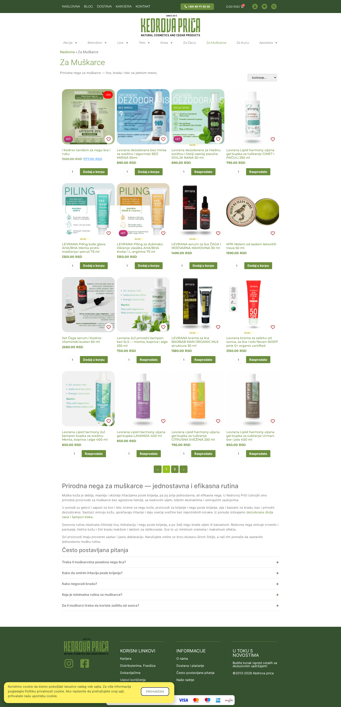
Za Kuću (242, 43)
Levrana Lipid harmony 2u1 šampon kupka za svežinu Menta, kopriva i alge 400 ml (85, 435)
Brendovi (95, 43)
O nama (182, 658)
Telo (142, 43)
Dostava (104, 6)
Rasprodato (203, 172)
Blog (88, 6)
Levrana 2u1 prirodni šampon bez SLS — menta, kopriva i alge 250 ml (142, 341)
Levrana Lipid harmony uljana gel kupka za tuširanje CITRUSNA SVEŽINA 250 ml (195, 435)
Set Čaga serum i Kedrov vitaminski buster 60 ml (82, 340)
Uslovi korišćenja (133, 680)
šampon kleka (82, 517)
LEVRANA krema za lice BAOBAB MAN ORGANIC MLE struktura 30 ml (195, 341)
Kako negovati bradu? (79, 584)
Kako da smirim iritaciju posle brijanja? (92, 573)
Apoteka (266, 43)
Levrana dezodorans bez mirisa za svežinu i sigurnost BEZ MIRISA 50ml (142, 153)
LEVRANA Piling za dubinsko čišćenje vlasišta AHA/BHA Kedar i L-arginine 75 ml (140, 248)
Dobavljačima (130, 673)
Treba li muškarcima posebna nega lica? (94, 562)
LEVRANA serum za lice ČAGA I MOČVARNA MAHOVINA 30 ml (196, 246)
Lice (120, 43)
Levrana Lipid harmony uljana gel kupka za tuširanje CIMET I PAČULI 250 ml (250, 153)
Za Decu (189, 43)
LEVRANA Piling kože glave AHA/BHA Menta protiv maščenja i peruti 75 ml (84, 248)
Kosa (164, 43)
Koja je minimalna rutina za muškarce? (92, 595)
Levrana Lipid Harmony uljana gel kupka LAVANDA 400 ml (141, 434)
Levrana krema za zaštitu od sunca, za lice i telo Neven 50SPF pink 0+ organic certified (252, 341)
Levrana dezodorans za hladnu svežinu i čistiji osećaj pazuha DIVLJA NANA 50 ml (196, 153)
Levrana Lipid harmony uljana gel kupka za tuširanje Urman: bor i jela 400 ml (250, 435)
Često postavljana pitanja (195, 673)
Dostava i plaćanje (190, 666)
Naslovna (71, 6)
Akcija (67, 43)
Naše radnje (185, 680)
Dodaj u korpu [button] (94, 172)
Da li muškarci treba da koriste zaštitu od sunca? (100, 605)
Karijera (124, 6)
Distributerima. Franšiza (138, 666)
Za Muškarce (216, 43)
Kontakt (143, 6)
